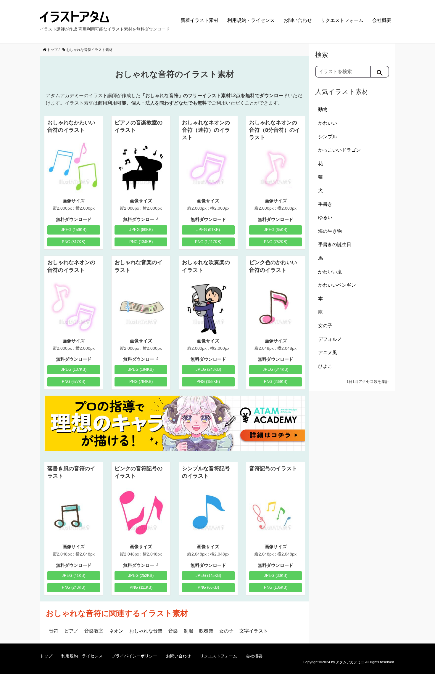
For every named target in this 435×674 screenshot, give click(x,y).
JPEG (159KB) (73, 229)
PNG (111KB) (141, 587)
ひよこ (325, 366)
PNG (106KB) (275, 587)
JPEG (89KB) (141, 229)
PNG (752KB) (275, 242)
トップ (46, 656)
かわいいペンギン (337, 285)
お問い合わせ (297, 20)
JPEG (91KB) (208, 229)
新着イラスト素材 (199, 20)
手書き (325, 204)
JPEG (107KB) (73, 369)
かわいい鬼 (330, 271)
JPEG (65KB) (275, 229)
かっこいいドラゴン (339, 150)
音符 (53, 630)
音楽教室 (93, 630)
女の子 (226, 630)
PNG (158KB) (208, 381)
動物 (323, 109)
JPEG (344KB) (275, 369)
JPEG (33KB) (275, 575)
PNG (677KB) (73, 381)
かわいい (327, 123)
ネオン (116, 630)
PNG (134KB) (141, 242)
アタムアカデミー (350, 662)
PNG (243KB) (73, 587)
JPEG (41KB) (73, 575)
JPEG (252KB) (141, 575)
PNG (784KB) (141, 381)
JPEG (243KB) (208, 369)
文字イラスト (253, 630)
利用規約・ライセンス (251, 20)
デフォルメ (330, 339)
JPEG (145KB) (208, 575)
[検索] (380, 72)
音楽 (173, 630)
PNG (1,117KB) (208, 242)
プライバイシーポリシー (134, 656)
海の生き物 (330, 231)
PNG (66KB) (208, 587)
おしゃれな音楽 (145, 630)
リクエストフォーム (342, 20)
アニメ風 (327, 352)
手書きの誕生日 (334, 244)
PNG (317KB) (73, 242)
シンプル (327, 136)
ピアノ (71, 630)
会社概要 (381, 20)
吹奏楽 (206, 630)
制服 (188, 630)
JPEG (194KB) (141, 369)
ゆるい (325, 217)
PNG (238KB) (275, 381)
